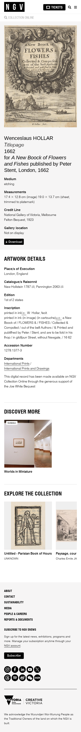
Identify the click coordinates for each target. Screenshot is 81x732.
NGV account (12, 645)
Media (8, 608)
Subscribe (14, 655)
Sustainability (14, 602)
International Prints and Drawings (26, 368)
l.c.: (24, 313)
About (8, 591)
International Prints (16, 363)
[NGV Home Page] (14, 7)
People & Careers (15, 614)
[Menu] (75, 7)
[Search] (69, 7)
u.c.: (59, 318)
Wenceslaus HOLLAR (28, 138)
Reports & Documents (18, 619)
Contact (9, 596)
